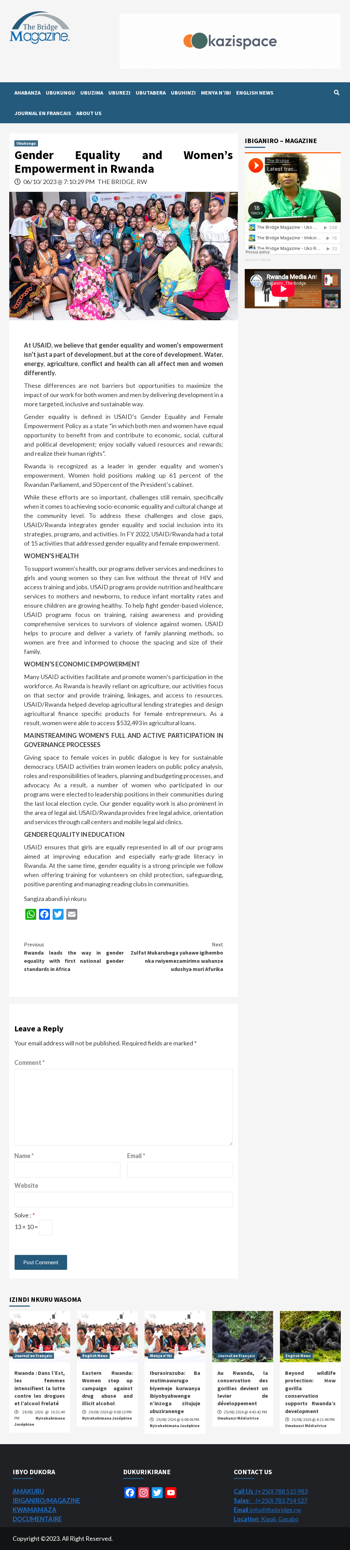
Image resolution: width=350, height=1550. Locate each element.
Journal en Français (33, 1355)
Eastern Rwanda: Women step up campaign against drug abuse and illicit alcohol (107, 1388)
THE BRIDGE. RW (122, 181)
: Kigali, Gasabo (266, 1519)
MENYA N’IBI (216, 92)
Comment (29, 1062)
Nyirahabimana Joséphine (107, 1418)
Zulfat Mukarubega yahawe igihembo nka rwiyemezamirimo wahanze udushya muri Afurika (177, 956)
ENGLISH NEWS (254, 92)
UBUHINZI (183, 92)
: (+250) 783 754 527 (270, 1500)
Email (136, 1155)
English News (95, 1355)
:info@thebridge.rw (267, 1509)
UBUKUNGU (60, 92)
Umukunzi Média (258, 260)
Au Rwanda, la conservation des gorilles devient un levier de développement (242, 1388)
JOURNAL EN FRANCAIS (42, 113)
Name (24, 1155)
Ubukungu (26, 143)
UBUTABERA (151, 92)
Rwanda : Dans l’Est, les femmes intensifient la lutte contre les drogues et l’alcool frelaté (39, 1388)
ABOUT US (89, 113)
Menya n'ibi (161, 1355)
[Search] (336, 92)
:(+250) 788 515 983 (271, 1491)
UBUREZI (119, 92)
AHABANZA (27, 92)
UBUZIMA (91, 92)
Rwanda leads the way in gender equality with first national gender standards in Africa (73, 956)
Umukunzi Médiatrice (238, 1418)
